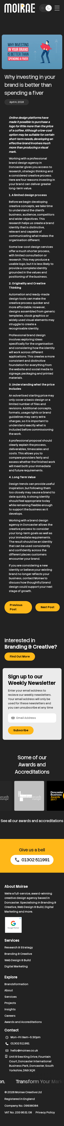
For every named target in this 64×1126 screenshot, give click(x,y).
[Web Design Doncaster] (19, 8)
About (8, 990)
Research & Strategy (18, 947)
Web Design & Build (17, 960)
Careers (9, 1016)
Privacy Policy (45, 1112)
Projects (10, 1003)
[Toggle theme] (45, 8)
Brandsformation (16, 984)
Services (10, 997)
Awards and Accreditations (23, 1022)
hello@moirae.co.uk (24, 1050)
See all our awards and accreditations (32, 821)
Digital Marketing (16, 966)
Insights (10, 1009)
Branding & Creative (18, 954)
